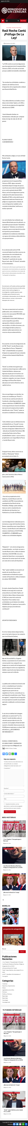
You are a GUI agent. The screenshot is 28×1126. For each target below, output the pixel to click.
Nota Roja (23, 20)
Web (5, 799)
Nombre (6, 788)
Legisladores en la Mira (8, 990)
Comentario (7, 768)
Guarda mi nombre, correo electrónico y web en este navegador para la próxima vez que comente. (13, 806)
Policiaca (4, 992)
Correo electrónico (9, 793)
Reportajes (5, 996)
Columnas (8, 27)
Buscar (4, 948)
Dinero (4, 988)
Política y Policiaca (16, 27)
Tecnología (5, 1000)
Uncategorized (6, 1002)
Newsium (10, 1124)
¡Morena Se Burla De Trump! (11, 892)
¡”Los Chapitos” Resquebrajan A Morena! (12, 962)
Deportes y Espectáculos (8, 985)
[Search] (18, 20)
